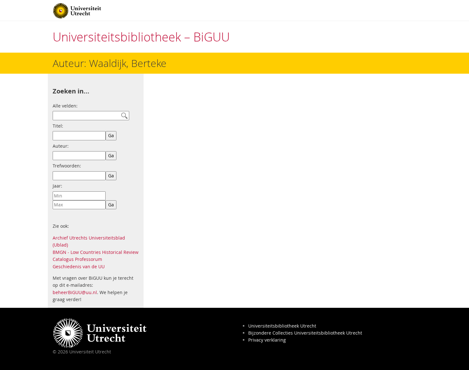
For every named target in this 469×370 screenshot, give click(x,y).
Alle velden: (65, 106)
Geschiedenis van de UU (79, 266)
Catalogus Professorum (77, 259)
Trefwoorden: (67, 166)
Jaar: (57, 186)
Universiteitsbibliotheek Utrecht (282, 326)
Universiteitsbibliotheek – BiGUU (141, 37)
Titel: (58, 126)
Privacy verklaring (267, 340)
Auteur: (61, 146)
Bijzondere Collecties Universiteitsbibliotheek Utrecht (305, 333)
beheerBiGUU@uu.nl (75, 292)
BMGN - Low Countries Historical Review (95, 252)
